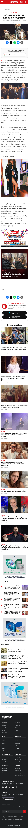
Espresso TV (18, 754)
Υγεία (3, 746)
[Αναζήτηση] (25, 2)
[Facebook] (7, 42)
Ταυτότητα (17, 768)
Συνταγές (4, 748)
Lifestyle (4, 741)
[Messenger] (18, 42)
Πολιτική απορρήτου (20, 775)
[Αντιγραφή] (21, 42)
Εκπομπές (17, 757)
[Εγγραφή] (24, 811)
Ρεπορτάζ (4, 725)
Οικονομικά (4, 759)
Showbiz (17, 723)
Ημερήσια (17, 743)
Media (16, 730)
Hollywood (17, 727)
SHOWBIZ (14, 12)
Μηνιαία (17, 748)
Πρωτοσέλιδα (6, 754)
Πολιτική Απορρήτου (18, 819)
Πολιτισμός (18, 736)
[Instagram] (6, 787)
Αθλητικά (4, 757)
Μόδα (3, 750)
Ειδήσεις (4, 723)
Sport (3, 736)
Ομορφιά (4, 743)
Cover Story (4, 732)
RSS (3, 773)
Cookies (4, 821)
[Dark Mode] (21, 2)
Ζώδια (16, 741)
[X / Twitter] (11, 42)
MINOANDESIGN (16, 825)
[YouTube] (13, 787)
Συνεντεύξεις (18, 759)
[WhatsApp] (14, 42)
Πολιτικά (4, 761)
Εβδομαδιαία (18, 746)
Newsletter (4, 770)
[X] (9, 787)
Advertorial (4, 768)
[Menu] (2, 2)
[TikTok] (16, 787)
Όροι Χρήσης (18, 773)
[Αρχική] (7, 717)
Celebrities (17, 725)
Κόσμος (3, 730)
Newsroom (17, 20)
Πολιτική (4, 727)
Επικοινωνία (18, 770)
